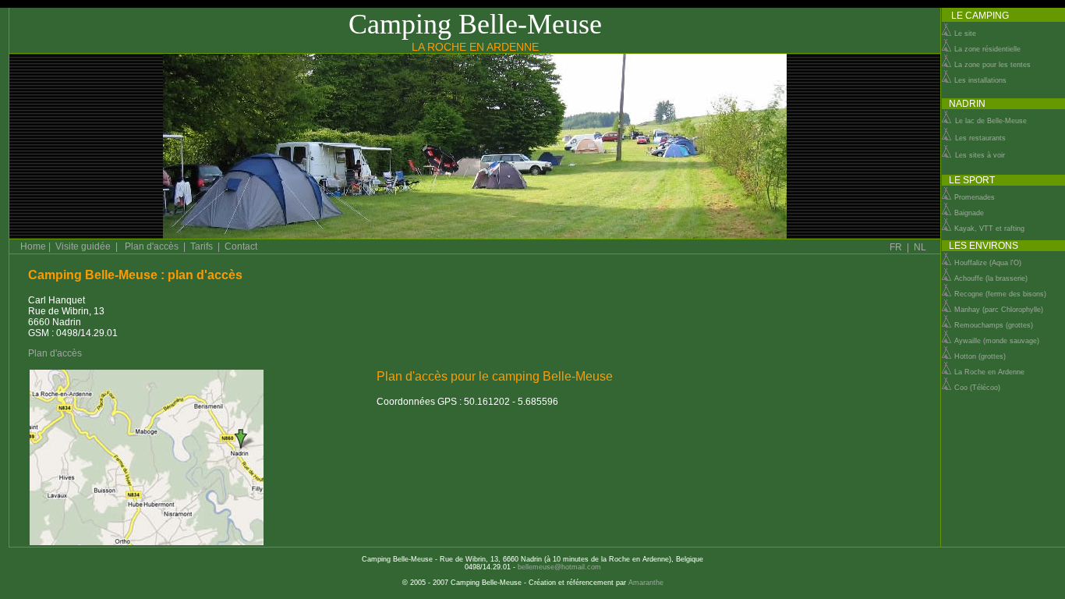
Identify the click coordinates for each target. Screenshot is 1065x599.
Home (33, 246)
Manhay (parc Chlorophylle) (998, 310)
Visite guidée (83, 246)
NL (920, 247)
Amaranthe (645, 583)
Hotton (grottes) (980, 356)
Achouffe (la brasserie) (991, 278)
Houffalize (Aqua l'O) (987, 263)
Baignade (969, 213)
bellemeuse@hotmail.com (559, 567)
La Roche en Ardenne (989, 372)
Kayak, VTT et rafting (989, 228)
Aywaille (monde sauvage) (996, 341)
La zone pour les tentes (991, 65)
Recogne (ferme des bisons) (1000, 294)
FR (896, 247)
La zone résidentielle (986, 49)
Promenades (973, 197)
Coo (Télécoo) (977, 388)
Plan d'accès (152, 246)
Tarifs (201, 246)
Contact (241, 246)
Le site (964, 33)
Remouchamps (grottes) (993, 325)
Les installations (979, 80)
